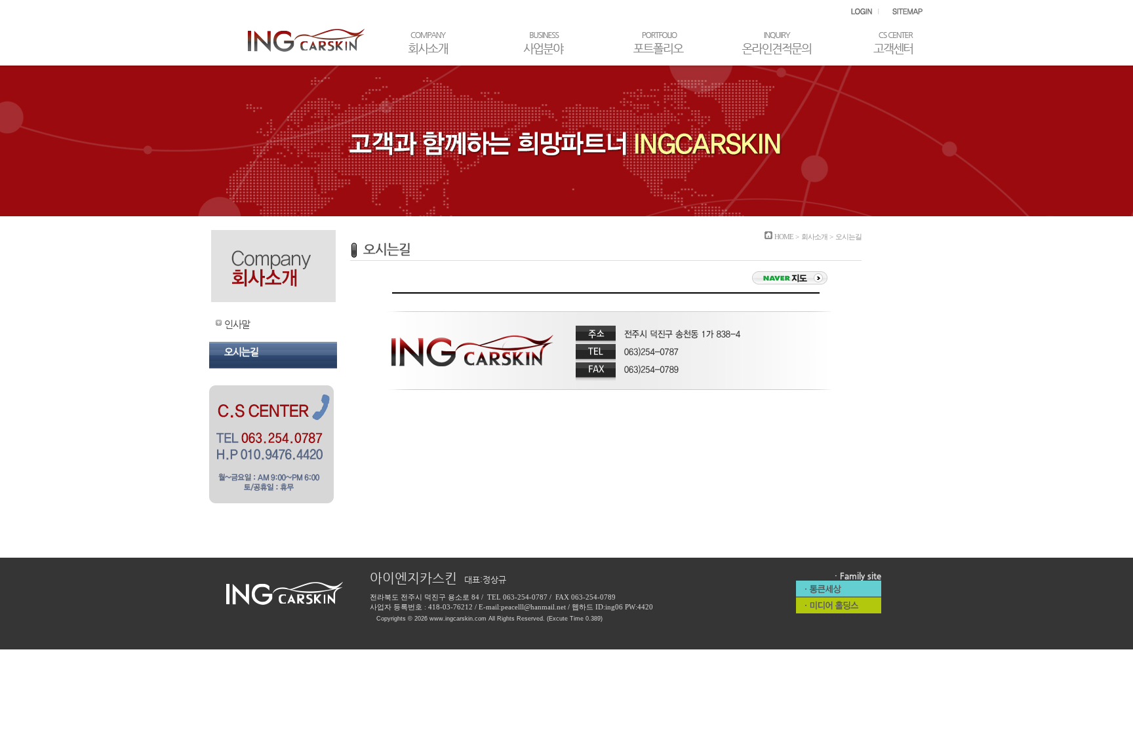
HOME (783, 237)
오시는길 (241, 351)
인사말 (237, 324)
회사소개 (814, 237)
